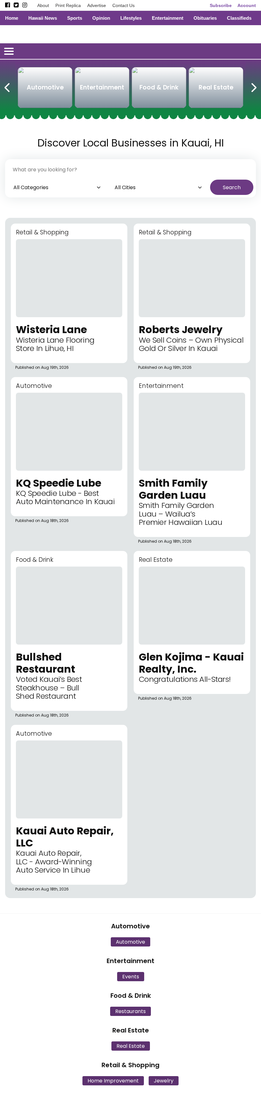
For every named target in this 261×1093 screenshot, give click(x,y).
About (43, 5)
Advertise (96, 5)
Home (11, 18)
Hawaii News (42, 18)
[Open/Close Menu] (9, 51)
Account (246, 5)
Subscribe (221, 5)
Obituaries (205, 18)
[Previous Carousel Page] (7, 86)
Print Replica (68, 5)
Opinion (101, 18)
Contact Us (123, 5)
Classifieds (239, 18)
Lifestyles (131, 18)
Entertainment (167, 18)
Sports (74, 18)
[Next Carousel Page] (253, 86)
